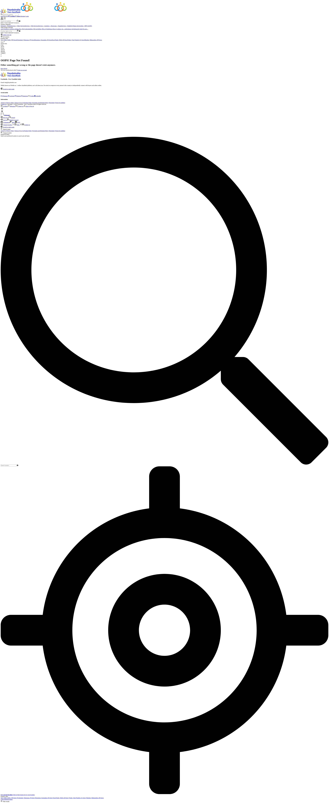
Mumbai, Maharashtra (93, 40)
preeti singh (4, 29)
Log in (5, 120)
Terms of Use (18, 102)
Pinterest (18, 96)
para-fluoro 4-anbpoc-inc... (57, 29)
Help (18, 125)
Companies (6, 122)
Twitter (32, 96)
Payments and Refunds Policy (40, 102)
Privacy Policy (10, 102)
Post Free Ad (4, 16)
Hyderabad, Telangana (25, 40)
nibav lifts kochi (34, 29)
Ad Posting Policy (27, 102)
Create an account (22, 70)
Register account (13, 120)
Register (23, 16)
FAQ (18, 122)
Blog (13, 122)
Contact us (3, 104)
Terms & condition (60, 102)
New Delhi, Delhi (9, 40)
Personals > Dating (6, 26)
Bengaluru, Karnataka (43, 40)
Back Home (4, 68)
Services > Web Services (31, 26)
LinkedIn (38, 96)
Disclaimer (52, 102)
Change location (7, 125)
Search (3, 53)
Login (27, 16)
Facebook (11, 96)
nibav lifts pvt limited (44, 29)
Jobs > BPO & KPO (86, 26)
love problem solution (13, 29)
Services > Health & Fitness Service (71, 26)
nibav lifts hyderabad (24, 29)
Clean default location (7, 799)
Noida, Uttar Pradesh (76, 40)
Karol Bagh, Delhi (60, 40)
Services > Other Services (18, 26)
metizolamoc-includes (70, 29)
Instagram (25, 96)
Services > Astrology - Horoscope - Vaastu (49, 26)
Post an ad (6, 117)
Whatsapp (5, 96)
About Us (3, 102)
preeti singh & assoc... (82, 29)
